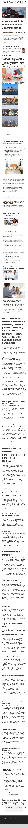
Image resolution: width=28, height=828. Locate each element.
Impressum (22, 818)
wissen (4, 504)
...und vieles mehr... (10, 137)
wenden (14, 387)
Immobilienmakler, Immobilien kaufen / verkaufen (15, 133)
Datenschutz (11, 820)
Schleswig (12, 794)
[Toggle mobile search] (22, 3)
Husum (12, 788)
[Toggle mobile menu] (25, 3)
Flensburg (4, 804)
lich (16, 470)
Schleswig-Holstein (7, 770)
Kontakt (17, 820)
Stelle (15, 664)
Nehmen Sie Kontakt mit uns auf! (13, 808)
